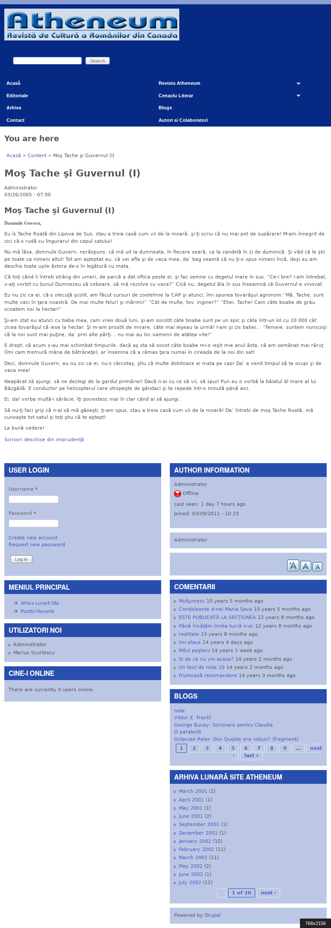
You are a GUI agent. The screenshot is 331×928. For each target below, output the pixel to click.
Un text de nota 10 (202, 667)
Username (23, 489)
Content (37, 155)
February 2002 (196, 849)
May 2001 (191, 808)
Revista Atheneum (176, 85)
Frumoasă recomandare (208, 675)
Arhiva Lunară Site (40, 602)
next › (268, 893)
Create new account (33, 538)
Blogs (165, 107)
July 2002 (190, 882)
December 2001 (198, 833)
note (179, 711)
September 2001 (199, 824)
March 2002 (193, 857)
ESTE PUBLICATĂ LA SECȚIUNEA (217, 617)
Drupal (213, 915)
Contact (15, 120)
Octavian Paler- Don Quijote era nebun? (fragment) (236, 739)
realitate (189, 634)
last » (251, 755)
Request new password (37, 545)
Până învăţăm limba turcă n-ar (216, 626)
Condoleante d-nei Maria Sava (215, 609)
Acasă (13, 83)
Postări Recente (37, 610)
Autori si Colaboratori (183, 120)
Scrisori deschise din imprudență (44, 439)
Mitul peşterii (194, 650)
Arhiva (13, 107)
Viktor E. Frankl (192, 718)
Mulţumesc (192, 601)
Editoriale (17, 95)
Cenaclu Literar (172, 97)
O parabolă (187, 732)
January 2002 (195, 841)
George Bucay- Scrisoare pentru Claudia (223, 725)
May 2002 (191, 866)
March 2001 (193, 791)
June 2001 (191, 816)
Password (22, 513)
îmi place (190, 642)
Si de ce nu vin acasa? (206, 659)
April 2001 (191, 800)
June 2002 (191, 874)
